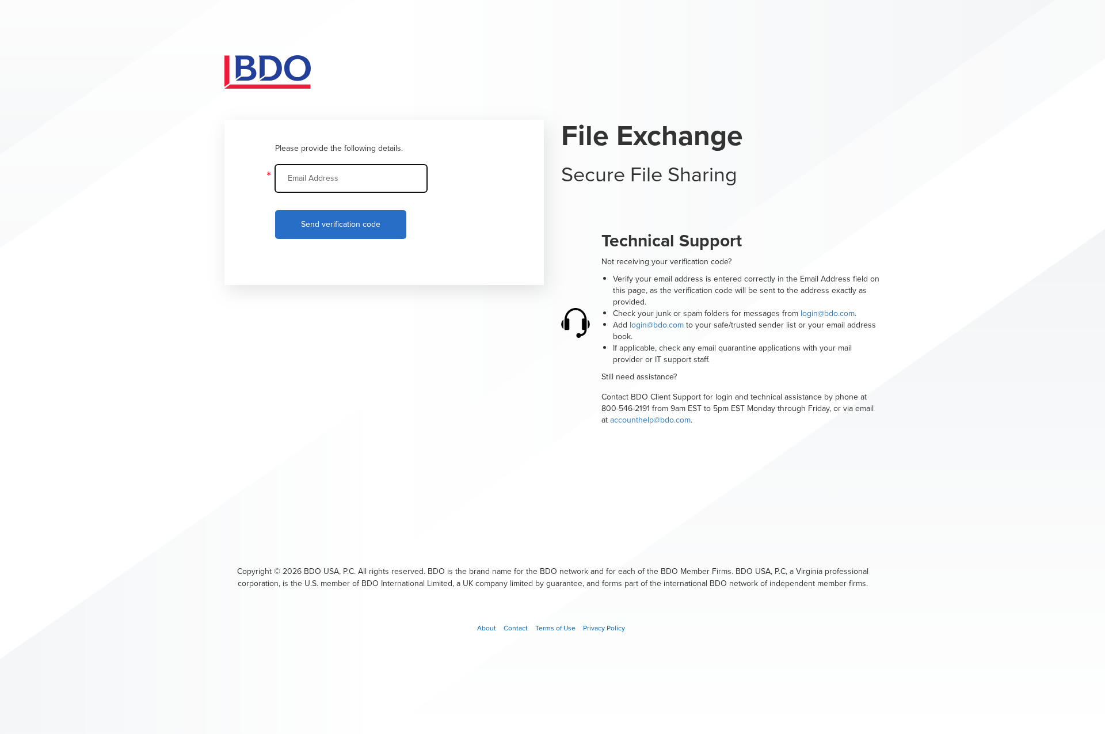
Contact (516, 628)
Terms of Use (555, 628)
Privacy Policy (604, 628)
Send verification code (340, 224)
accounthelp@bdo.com (650, 420)
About (486, 628)
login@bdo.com (828, 313)
